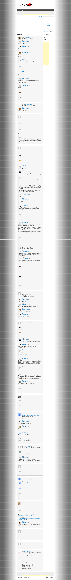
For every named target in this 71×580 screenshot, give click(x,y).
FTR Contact (25, 10)
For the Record (23, 577)
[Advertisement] (35, 13)
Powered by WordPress (45, 577)
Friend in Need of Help (46, 35)
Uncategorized (24, 32)
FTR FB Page (29, 10)
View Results (48, 25)
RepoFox (23, 521)
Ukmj (22, 284)
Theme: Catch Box (51, 577)
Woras (22, 45)
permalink (34, 32)
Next (41, 16)
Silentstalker (26, 19)
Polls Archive (45, 27)
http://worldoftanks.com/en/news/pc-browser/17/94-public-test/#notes (30, 415)
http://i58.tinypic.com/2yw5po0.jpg (23, 354)
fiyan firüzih (23, 413)
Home (19, 10)
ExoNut (22, 51)
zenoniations (23, 71)
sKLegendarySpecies (24, 396)
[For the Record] (26, 7)
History (22, 10)
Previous (39, 16)
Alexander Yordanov (24, 165)
